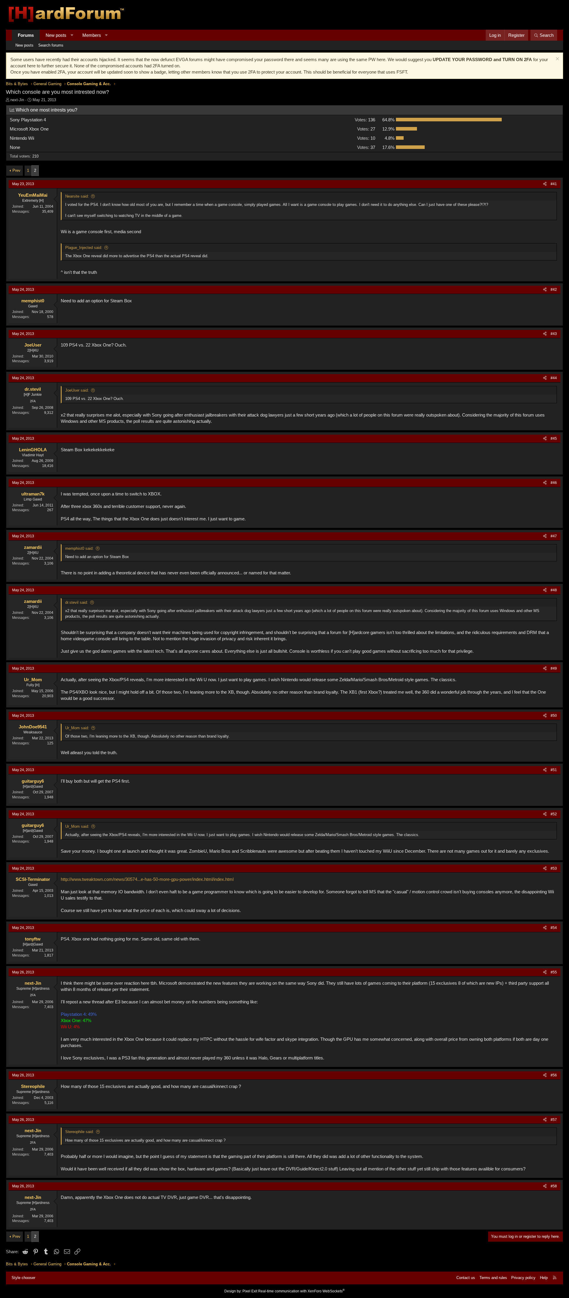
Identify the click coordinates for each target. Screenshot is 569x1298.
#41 (554, 184)
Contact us (465, 1277)
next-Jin (17, 100)
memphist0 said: (79, 548)
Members (91, 35)
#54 (554, 928)
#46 (554, 483)
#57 (554, 1120)
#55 (554, 972)
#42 (554, 289)
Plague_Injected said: (83, 247)
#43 (554, 334)
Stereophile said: (79, 1131)
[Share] (545, 184)
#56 (554, 1075)
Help (544, 1277)
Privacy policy (523, 1277)
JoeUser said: (77, 390)
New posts (56, 35)
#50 (554, 716)
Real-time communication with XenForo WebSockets (301, 1291)
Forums (26, 35)
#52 (554, 814)
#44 (554, 378)
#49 (554, 668)
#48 (554, 590)
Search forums (50, 45)
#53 (554, 868)
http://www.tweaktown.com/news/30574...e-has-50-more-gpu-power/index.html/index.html (147, 879)
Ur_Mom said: (77, 728)
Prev (16, 170)
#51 (554, 770)
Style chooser (23, 1277)
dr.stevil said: (76, 602)
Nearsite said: (77, 196)
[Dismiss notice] (556, 59)
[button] (71, 35)
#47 (554, 536)
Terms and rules (493, 1277)
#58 (554, 1186)
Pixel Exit (249, 1291)
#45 (554, 438)
